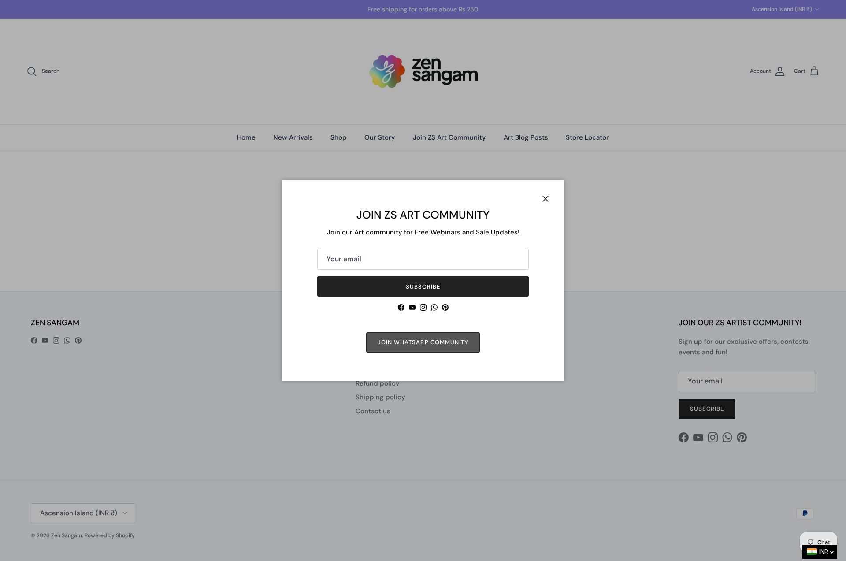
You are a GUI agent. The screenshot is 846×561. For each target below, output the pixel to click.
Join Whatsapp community (423, 342)
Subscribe (423, 286)
